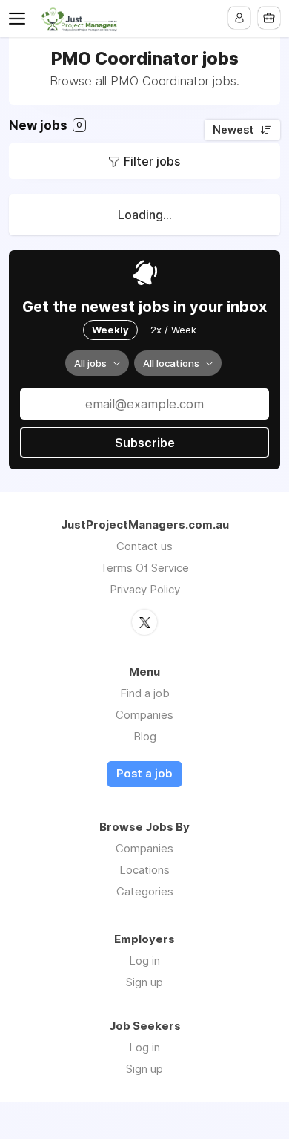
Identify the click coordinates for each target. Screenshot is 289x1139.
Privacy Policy (145, 589)
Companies (144, 715)
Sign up (144, 982)
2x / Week (173, 330)
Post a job (144, 773)
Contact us (144, 546)
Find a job (145, 693)
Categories (144, 891)
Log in (144, 960)
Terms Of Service (144, 568)
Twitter (144, 622)
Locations (144, 870)
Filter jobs (152, 161)
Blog (144, 736)
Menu (20, 18)
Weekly (110, 330)
